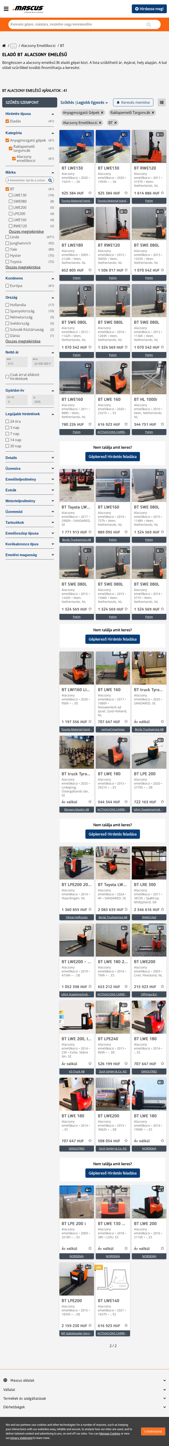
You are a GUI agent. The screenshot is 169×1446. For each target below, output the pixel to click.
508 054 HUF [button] (109, 1141)
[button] (29, 102)
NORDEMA (149, 1148)
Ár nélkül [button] (142, 722)
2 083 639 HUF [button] (110, 910)
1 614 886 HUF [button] (147, 193)
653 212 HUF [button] (109, 987)
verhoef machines (113, 729)
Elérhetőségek (14, 1407)
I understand (153, 1431)
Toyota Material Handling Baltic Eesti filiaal (88, 729)
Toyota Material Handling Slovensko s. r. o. (89, 201)
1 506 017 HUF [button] (110, 270)
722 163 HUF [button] (145, 802)
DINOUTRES (149, 1071)
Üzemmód (14, 512)
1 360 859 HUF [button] (74, 910)
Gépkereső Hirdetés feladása (113, 456)
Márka (11, 172)
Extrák (11, 490)
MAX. (35, 359)
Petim (149, 201)
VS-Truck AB (76, 1071)
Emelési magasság (21, 555)
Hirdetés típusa (18, 114)
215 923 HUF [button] (145, 987)
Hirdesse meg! (151, 8)
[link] (76, 146)
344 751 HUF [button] (145, 425)
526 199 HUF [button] (109, 1064)
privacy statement (21, 1438)
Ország (11, 297)
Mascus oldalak (22, 1381)
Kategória (14, 133)
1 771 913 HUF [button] (74, 532)
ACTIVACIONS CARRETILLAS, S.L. (118, 432)
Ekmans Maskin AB (76, 809)
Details (11, 458)
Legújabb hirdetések (23, 414)
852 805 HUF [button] (73, 270)
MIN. (9, 359)
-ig (34, 397)
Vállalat (9, 1390)
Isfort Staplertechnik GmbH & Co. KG (85, 994)
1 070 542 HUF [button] (147, 270)
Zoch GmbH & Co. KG (113, 1071)
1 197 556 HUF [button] (74, 722)
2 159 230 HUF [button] (74, 1326)
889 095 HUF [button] (109, 532)
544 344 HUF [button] (109, 802)
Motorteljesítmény (20, 501)
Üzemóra (13, 468)
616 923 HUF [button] (109, 425)
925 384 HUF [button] (73, 193)
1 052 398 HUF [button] (74, 987)
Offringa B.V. (149, 994)
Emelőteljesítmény (21, 479)
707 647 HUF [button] (109, 722)
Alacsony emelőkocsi (38, 45)
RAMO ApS (149, 917)
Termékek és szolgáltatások (24, 1399)
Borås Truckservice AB (76, 540)
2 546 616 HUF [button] (147, 910)
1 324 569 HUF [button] (110, 348)
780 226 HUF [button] (73, 425)
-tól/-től (10, 397)
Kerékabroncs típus (22, 544)
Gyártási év (15, 390)
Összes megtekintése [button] (26, 231)
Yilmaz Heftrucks (77, 917)
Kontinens (14, 278)
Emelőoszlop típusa (22, 533)
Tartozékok (15, 522)
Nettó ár (12, 352)
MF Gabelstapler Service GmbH (81, 1333)
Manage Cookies (109, 1433)
